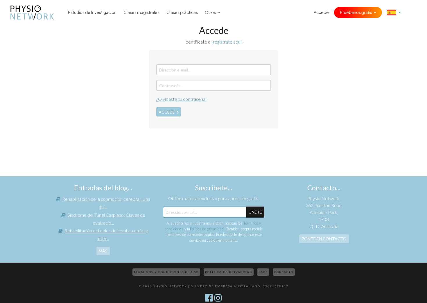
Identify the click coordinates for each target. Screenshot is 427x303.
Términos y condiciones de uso (166, 272)
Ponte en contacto (324, 238)
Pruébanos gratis (356, 12)
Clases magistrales (141, 12)
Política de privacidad (207, 229)
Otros (210, 12)
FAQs (263, 272)
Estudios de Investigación (92, 12)
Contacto (283, 272)
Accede (321, 12)
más (103, 250)
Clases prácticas (182, 12)
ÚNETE (255, 211)
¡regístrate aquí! (227, 41)
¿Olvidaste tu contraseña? (181, 99)
